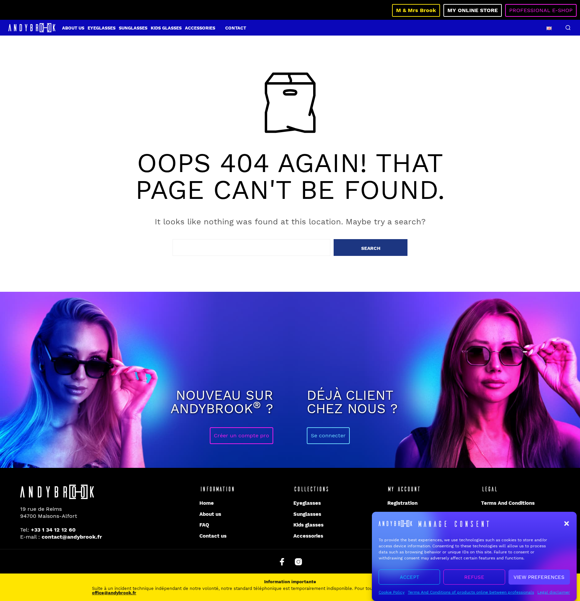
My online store (472, 10)
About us (73, 28)
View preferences (539, 577)
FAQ (204, 525)
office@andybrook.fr (114, 592)
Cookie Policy (391, 592)
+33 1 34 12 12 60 (53, 530)
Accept (409, 577)
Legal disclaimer (553, 592)
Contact (235, 28)
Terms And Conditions (508, 503)
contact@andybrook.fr (72, 537)
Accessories (200, 28)
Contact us (213, 536)
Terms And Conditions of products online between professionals (471, 592)
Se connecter (328, 435)
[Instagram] (298, 562)
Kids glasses (166, 28)
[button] (566, 523)
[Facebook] (282, 562)
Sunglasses (133, 28)
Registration (402, 503)
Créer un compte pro (241, 435)
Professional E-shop (541, 10)
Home (206, 503)
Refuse (474, 577)
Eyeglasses (101, 28)
